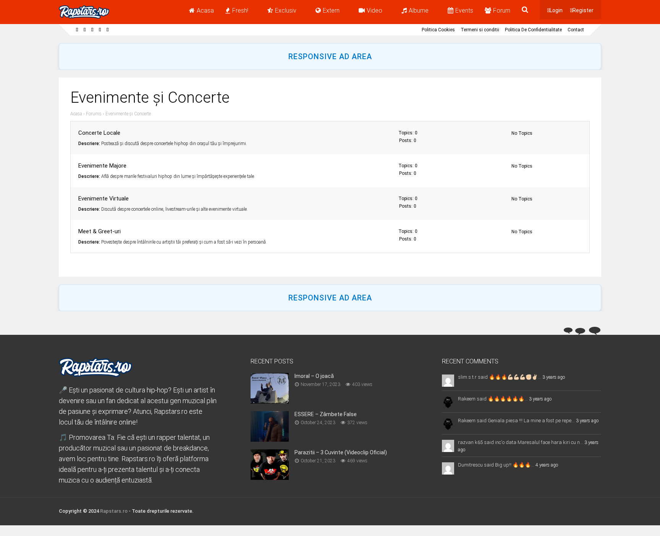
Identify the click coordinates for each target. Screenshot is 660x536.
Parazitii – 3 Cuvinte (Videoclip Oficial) (340, 452)
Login (556, 10)
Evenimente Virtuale (103, 198)
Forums (94, 113)
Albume (419, 10)
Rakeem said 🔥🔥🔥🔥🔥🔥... (493, 399)
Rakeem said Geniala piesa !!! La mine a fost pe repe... (516, 420)
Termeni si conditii (480, 29)
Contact (576, 29)
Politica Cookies (438, 29)
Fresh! (240, 10)
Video (374, 10)
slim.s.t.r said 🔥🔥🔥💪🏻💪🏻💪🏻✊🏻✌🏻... (499, 377)
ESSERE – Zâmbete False (325, 414)
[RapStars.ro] (84, 17)
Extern (331, 10)
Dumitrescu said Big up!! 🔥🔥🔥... (496, 465)
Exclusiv (285, 10)
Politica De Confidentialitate (533, 29)
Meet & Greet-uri (99, 231)
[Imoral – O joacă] (270, 401)
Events (464, 10)
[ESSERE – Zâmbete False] (270, 439)
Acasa (205, 10)
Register (583, 10)
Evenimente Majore (102, 165)
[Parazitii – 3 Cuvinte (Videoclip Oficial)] (270, 477)
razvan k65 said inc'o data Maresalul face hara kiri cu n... (520, 442)
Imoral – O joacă (314, 376)
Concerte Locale (99, 132)
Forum (501, 10)
